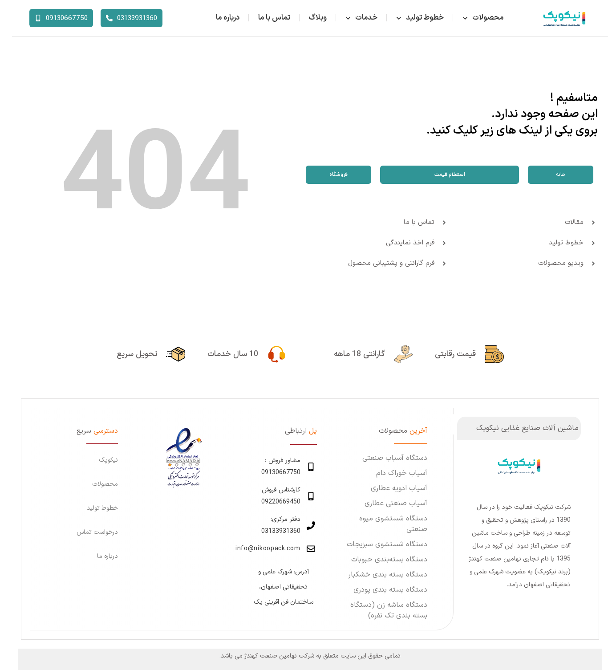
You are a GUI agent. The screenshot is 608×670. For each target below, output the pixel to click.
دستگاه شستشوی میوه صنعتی (393, 524)
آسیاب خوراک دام (401, 473)
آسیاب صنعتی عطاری (396, 503)
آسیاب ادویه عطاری (399, 488)
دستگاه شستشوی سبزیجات (387, 544)
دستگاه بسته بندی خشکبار (387, 574)
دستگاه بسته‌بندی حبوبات (389, 559)
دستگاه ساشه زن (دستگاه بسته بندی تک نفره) (388, 610)
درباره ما (227, 18)
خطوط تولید (425, 18)
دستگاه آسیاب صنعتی (394, 458)
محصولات (487, 18)
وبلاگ (318, 18)
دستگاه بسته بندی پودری (390, 590)
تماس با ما (274, 18)
